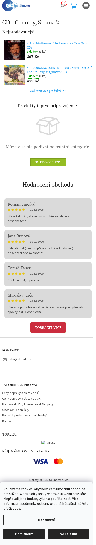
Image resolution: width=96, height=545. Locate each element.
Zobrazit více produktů (46, 91)
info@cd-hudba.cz (21, 359)
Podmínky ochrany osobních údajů (25, 415)
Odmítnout (24, 534)
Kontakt (7, 421)
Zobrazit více (48, 327)
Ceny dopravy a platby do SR (21, 398)
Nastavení (46, 519)
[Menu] (85, 5)
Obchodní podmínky (15, 410)
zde (17, 508)
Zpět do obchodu (48, 162)
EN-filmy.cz (35, 480)
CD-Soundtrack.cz (56, 480)
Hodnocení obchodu (48, 184)
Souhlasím (68, 534)
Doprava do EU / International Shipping (27, 404)
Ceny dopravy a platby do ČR (21, 393)
